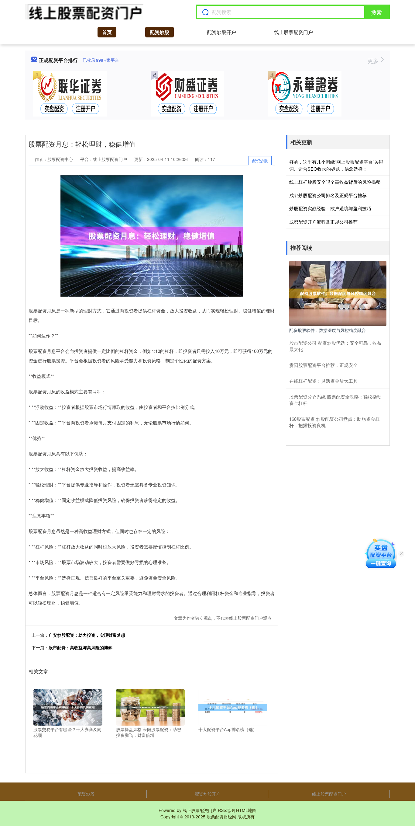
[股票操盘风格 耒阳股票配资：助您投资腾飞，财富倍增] (150, 706)
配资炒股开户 (221, 32)
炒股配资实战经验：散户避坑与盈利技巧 (330, 208)
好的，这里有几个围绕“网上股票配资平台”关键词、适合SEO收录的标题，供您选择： (336, 165)
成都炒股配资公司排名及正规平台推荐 (328, 195)
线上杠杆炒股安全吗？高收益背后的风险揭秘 (334, 182)
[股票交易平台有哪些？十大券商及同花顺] (67, 706)
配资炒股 (159, 32)
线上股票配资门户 (293, 32)
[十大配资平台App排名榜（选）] (232, 706)
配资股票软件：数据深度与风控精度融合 (327, 330)
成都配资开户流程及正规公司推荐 (323, 221)
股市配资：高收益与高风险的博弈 (80, 647)
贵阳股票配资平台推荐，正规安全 (323, 365)
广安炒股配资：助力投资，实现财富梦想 (87, 635)
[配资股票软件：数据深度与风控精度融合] (337, 293)
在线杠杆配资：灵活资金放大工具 (323, 381)
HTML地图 (246, 810)
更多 (374, 60)
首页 (107, 32)
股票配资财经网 (221, 817)
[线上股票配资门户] (84, 11)
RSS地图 (226, 810)
